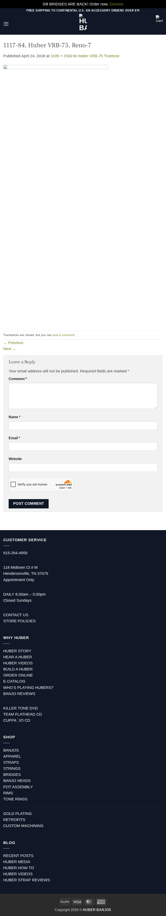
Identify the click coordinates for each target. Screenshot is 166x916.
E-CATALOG (14, 681)
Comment (18, 379)
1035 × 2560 (61, 56)
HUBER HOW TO (18, 868)
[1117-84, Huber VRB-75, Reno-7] (55, 194)
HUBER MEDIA (16, 862)
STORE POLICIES (19, 621)
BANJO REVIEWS (19, 694)
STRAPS (11, 762)
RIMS (8, 793)
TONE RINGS (15, 799)
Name (14, 417)
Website (15, 459)
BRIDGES (12, 774)
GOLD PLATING (17, 813)
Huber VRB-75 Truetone (98, 56)
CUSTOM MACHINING (23, 826)
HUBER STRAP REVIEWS (26, 880)
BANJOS (11, 750)
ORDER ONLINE (18, 675)
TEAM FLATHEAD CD (22, 714)
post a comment (64, 335)
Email (14, 438)
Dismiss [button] (116, 4)
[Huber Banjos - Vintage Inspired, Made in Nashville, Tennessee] (83, 24)
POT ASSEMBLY (18, 787)
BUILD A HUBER (18, 669)
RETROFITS (14, 820)
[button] (6, 23)
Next (9, 349)
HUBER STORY (17, 651)
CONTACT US (15, 615)
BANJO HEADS (17, 780)
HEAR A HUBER (17, 657)
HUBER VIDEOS (18, 663)
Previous (13, 343)
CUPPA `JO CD (16, 720)
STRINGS (12, 768)
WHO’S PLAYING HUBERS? (28, 687)
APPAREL (12, 756)
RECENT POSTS (18, 856)
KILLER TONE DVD (20, 708)
